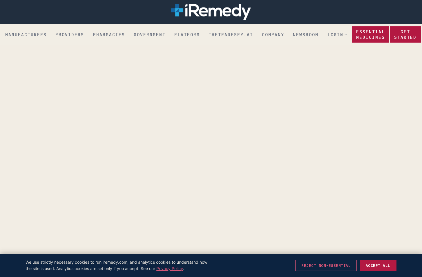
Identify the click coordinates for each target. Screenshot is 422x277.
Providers (69, 34)
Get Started (405, 34)
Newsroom (305, 34)
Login (335, 34)
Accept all (378, 265)
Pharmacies (109, 34)
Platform (187, 34)
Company (273, 34)
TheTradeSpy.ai (231, 34)
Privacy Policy (169, 268)
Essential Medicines (370, 34)
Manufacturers (26, 34)
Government (150, 34)
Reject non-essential (326, 265)
